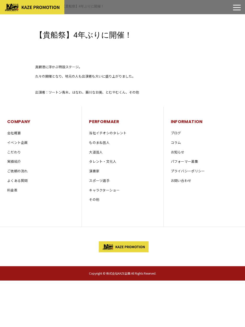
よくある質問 (17, 180)
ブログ (176, 132)
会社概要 (14, 132)
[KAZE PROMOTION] (122, 246)
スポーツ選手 (99, 180)
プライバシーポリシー (188, 171)
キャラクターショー (104, 190)
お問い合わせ (181, 180)
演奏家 (94, 171)
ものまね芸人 (99, 142)
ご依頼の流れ (17, 171)
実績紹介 (14, 161)
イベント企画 (17, 142)
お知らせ (177, 152)
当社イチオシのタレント (108, 132)
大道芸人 (96, 152)
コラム (176, 142)
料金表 (12, 190)
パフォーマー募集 (184, 161)
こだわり (14, 152)
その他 (94, 199)
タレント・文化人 (102, 161)
